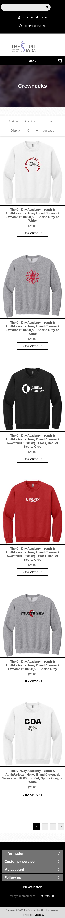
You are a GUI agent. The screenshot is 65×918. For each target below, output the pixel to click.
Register (27, 17)
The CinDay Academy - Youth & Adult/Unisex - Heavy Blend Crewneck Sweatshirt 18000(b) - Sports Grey (32, 665)
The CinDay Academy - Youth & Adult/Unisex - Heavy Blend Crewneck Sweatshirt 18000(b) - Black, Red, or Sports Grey (32, 441)
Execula (39, 914)
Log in (43, 17)
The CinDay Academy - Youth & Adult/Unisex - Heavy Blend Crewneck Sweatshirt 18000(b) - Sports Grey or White (32, 215)
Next (61, 826)
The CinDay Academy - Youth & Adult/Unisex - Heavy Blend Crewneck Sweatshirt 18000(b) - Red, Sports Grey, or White (32, 776)
